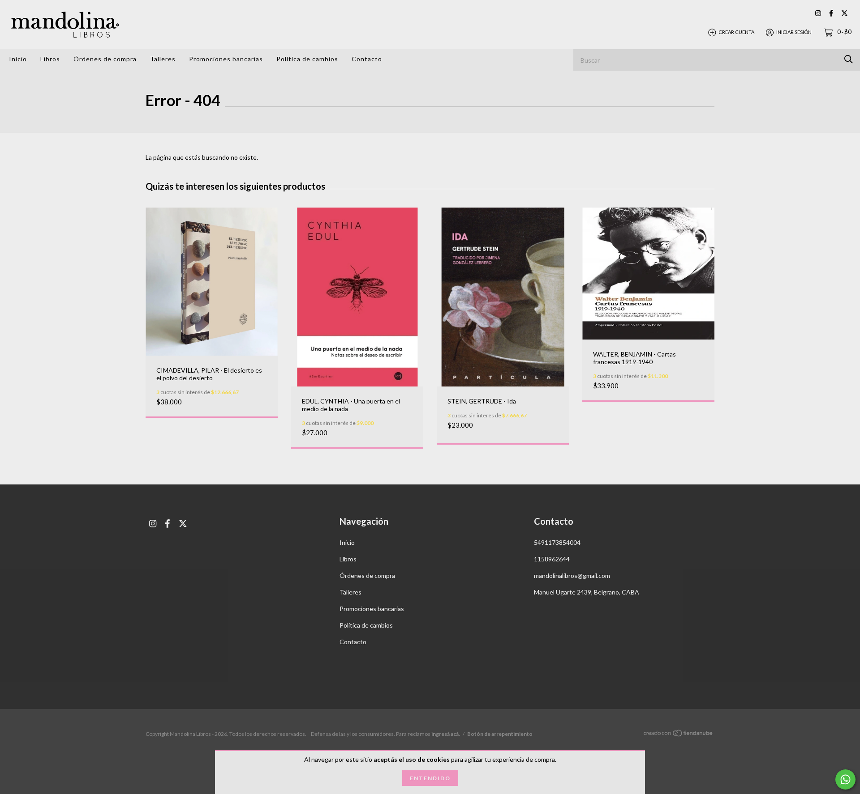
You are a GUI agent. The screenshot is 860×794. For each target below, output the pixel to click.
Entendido (430, 778)
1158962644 (552, 559)
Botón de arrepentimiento (500, 733)
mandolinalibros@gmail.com (572, 575)
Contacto (367, 59)
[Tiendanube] (678, 734)
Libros (50, 59)
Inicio (18, 59)
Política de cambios (307, 59)
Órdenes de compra (105, 59)
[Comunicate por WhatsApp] (845, 779)
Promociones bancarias (226, 59)
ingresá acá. (445, 733)
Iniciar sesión (794, 32)
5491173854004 (557, 542)
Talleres (163, 59)
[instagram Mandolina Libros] (818, 13)
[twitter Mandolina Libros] (844, 13)
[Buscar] (848, 59)
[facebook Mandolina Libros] (831, 13)
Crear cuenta (736, 32)
